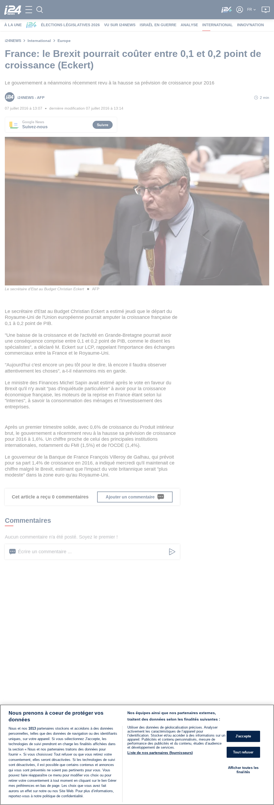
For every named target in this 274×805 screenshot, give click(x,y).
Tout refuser (243, 752)
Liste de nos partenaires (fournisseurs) (160, 753)
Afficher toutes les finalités (243, 770)
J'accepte (243, 736)
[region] (137, 755)
